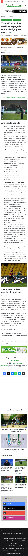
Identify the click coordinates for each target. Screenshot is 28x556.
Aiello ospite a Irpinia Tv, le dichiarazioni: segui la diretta (6, 469)
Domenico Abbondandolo (7, 47)
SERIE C (9, 20)
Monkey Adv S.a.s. (14, 535)
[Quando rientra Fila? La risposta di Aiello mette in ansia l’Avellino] (21, 462)
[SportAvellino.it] (14, 5)
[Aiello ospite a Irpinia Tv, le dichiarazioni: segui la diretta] (7, 462)
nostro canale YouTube (13, 341)
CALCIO (4, 20)
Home (3, 16)
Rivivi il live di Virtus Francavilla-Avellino (14, 97)
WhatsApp (15, 360)
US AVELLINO (9, 16)
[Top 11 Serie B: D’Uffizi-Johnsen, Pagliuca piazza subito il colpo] (21, 479)
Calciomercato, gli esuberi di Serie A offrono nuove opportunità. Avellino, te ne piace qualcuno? (7, 487)
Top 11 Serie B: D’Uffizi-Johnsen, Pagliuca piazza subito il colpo (21, 486)
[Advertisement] (14, 393)
